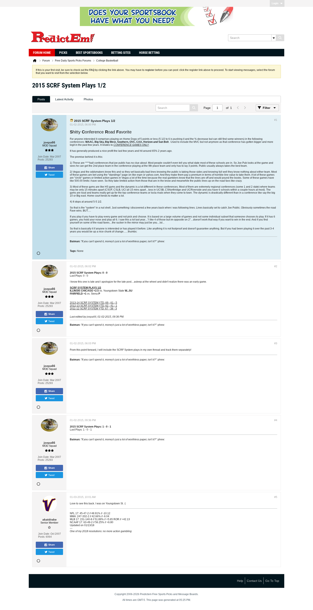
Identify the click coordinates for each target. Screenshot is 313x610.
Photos (88, 99)
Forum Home (42, 53)
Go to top (272, 580)
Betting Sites (121, 53)
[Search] (280, 37)
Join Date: (43, 156)
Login (275, 3)
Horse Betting (149, 53)
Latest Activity (64, 99)
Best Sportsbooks (89, 53)
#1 (275, 119)
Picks (63, 53)
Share (51, 167)
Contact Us (254, 580)
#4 (275, 420)
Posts (41, 99)
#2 (275, 266)
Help (240, 580)
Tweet (51, 174)
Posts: (41, 159)
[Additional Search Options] (273, 37)
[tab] (41, 99)
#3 (275, 343)
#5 (275, 497)
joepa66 (91, 316)
